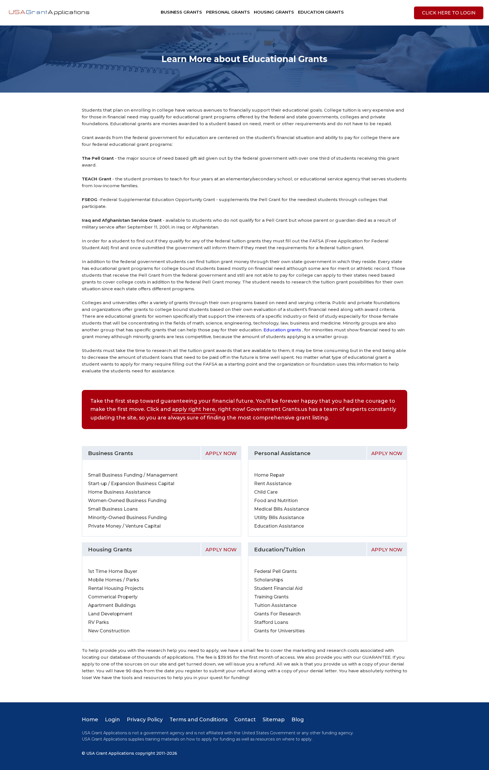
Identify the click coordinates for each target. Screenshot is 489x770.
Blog (297, 719)
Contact (245, 719)
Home (90, 719)
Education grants (282, 329)
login (448, 13)
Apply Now (221, 453)
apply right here (193, 409)
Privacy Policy (145, 719)
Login (112, 719)
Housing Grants (274, 12)
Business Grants (181, 12)
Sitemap (274, 719)
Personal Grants (228, 12)
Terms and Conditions (199, 719)
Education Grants (321, 12)
